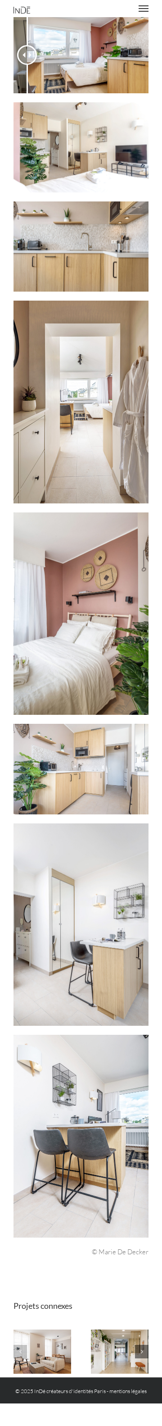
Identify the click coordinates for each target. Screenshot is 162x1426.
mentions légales (128, 1391)
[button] (20, 1351)
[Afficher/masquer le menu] (144, 8)
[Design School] (119, 1352)
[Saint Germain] (42, 1352)
